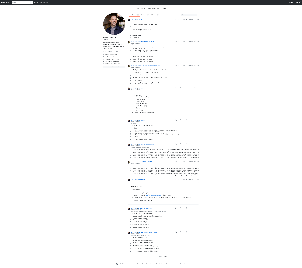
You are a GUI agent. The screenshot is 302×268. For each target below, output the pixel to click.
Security (139, 263)
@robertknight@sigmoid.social (113, 63)
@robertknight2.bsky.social (112, 61)
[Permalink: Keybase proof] (130, 186)
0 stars (197, 19)
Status (143, 263)
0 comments (190, 19)
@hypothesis (107, 46)
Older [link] (160, 256)
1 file (178, 19)
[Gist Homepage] (5, 3)
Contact (158, 263)
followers (108, 51)
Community (148, 263)
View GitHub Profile (114, 67)
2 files (177, 208)
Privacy (134, 263)
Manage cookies (164, 263)
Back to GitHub (44, 2)
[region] (163, 30)
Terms (130, 263)
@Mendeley (115, 46)
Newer (165, 256)
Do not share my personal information (177, 263)
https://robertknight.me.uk (112, 59)
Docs (154, 263)
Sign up (297, 2)
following (115, 51)
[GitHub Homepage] (117, 264)
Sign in (291, 2)
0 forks (183, 19)
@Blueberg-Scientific (109, 44)
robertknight (134, 19)
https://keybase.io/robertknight (154, 195)
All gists (36, 2)
